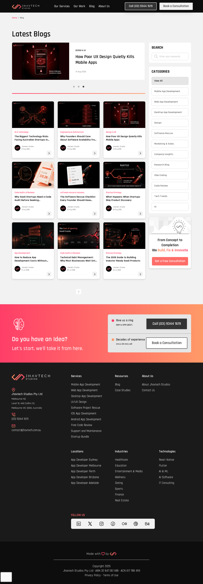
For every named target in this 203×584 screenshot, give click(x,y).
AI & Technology (21, 132)
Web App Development (84, 390)
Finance (119, 495)
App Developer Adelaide (85, 483)
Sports (119, 489)
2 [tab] (78, 86)
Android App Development (86, 419)
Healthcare (122, 460)
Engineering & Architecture (72, 132)
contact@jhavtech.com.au (26, 430)
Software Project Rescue (85, 408)
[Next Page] (78, 291)
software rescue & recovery (72, 192)
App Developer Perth (83, 471)
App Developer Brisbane (85, 477)
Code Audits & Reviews (25, 192)
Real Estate (122, 500)
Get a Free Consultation (170, 261)
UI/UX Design (79, 402)
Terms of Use (110, 575)
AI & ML (163, 471)
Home (14, 18)
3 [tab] (83, 86)
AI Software (166, 477)
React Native (166, 460)
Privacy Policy (93, 575)
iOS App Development (83, 414)
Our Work (79, 6)
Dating (119, 483)
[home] (25, 6)
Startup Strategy (113, 192)
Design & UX (111, 132)
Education (121, 466)
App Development (22, 253)
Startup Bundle (80, 437)
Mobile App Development (85, 385)
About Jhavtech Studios (156, 385)
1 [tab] (73, 86)
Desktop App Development (86, 396)
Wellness (120, 477)
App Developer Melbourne (86, 466)
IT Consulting (166, 483)
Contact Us (148, 390)
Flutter (163, 466)
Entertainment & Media (129, 471)
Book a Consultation (176, 6)
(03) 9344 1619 (20, 419)
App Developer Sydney (84, 460)
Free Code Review (81, 425)
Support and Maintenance (86, 431)
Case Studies (123, 390)
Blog (92, 6)
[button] (62, 7)
